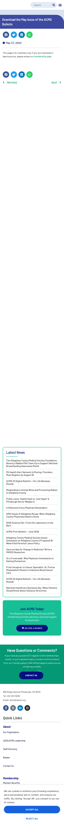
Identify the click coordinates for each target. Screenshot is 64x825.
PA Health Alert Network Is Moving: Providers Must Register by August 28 (29, 473)
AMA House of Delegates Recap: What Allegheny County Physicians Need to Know (30, 515)
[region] (32, 805)
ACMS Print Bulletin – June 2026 (22, 531)
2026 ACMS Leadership (14, 740)
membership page (43, 56)
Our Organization (11, 732)
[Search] (54, 5)
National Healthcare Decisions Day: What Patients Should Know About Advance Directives (31, 589)
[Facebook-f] (6, 708)
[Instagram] (27, 708)
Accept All (32, 809)
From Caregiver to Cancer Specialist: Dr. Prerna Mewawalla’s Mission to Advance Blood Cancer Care (30, 570)
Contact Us (8, 766)
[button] (60, 5)
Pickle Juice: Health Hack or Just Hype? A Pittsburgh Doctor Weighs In (27, 500)
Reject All (32, 818)
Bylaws (6, 757)
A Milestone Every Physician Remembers (26, 507)
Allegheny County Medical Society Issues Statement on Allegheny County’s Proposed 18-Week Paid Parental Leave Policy (29, 540)
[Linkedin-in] (20, 708)
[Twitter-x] (13, 708)
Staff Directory (10, 749)
